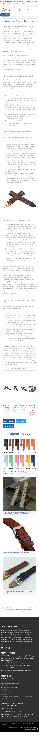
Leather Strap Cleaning (7, 692)
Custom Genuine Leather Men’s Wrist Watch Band (18, 592)
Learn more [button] (23, 3)
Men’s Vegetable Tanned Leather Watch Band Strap (16, 670)
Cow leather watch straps (17, 33)
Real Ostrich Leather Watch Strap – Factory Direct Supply (18, 472)
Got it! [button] (2, 5)
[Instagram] (9, 647)
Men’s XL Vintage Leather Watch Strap (16, 552)
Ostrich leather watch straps (9, 679)
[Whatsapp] (5, 647)
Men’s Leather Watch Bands (9, 667)
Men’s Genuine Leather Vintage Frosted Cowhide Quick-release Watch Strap (17, 513)
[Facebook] (2, 647)
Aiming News (30, 21)
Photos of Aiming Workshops (9, 687)
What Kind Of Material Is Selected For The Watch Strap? (17, 696)
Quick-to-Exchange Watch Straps (10, 683)
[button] (19, 9)
